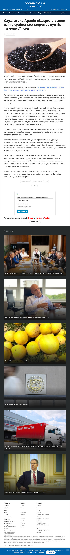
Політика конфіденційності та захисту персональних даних (42, 524)
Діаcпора (23, 525)
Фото (5, 510)
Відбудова (23, 508)
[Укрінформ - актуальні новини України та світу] (35, 3)
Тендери (39, 516)
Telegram (31, 218)
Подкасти (7, 503)
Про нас (39, 505)
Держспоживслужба (38, 181)
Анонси (26, 9)
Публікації (7, 505)
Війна (5, 13)
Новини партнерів (9, 521)
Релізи (6, 528)
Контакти (39, 508)
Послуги (5, 9)
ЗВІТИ (38, 528)
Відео (5, 512)
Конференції (7, 524)
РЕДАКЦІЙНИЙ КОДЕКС (43, 530)
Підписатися (22, 211)
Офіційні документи (10, 526)
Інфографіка (7, 517)
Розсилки (39, 532)
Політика (23, 510)
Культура (33, 13)
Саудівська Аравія (25, 181)
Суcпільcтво (24, 521)
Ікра (47, 181)
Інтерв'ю (6, 508)
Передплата (40, 510)
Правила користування (43, 514)
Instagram (38, 218)
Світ (19, 13)
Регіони (25, 13)
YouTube (47, 218)
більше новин (35, 221)
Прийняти (51, 552)
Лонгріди (7, 519)
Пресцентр (19, 9)
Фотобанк (12, 9)
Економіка (12, 13)
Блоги (6, 514)
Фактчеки (23, 514)
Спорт (40, 13)
